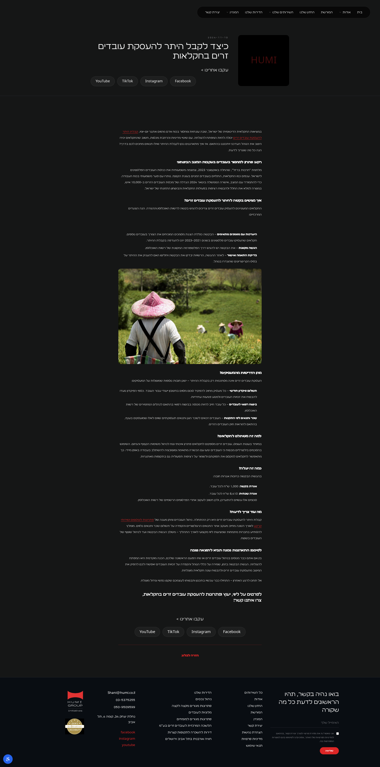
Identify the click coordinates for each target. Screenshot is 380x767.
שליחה (329, 750)
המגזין (234, 12)
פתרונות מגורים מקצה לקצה (192, 705)
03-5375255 (125, 700)
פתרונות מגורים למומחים (194, 719)
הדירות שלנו (253, 12)
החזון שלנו (307, 12)
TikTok (127, 81)
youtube (128, 745)
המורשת (327, 12)
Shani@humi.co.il (121, 692)
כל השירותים (253, 692)
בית (359, 12)
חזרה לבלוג (190, 655)
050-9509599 (124, 707)
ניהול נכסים (204, 699)
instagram (127, 738)
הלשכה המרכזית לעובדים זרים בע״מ (185, 725)
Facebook (183, 81)
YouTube (103, 81)
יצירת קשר (212, 12)
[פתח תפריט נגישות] (8, 759)
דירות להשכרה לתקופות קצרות (190, 732)
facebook (128, 732)
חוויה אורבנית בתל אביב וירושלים (188, 738)
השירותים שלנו (282, 12)
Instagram (154, 81)
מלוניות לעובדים (200, 712)
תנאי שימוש (254, 745)
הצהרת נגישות (252, 732)
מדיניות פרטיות (251, 738)
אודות (347, 12)
